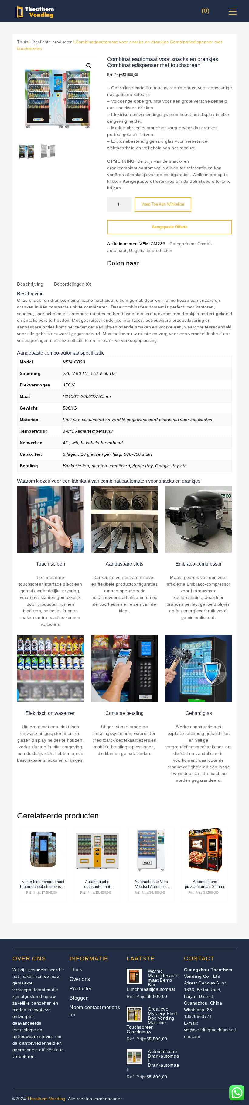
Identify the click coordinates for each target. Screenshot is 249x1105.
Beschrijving (30, 284)
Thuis (22, 41)
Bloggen (79, 998)
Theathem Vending (46, 1098)
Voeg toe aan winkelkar (163, 204)
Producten (81, 988)
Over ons (80, 979)
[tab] (35, 286)
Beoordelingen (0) (73, 284)
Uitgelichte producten (51, 41)
